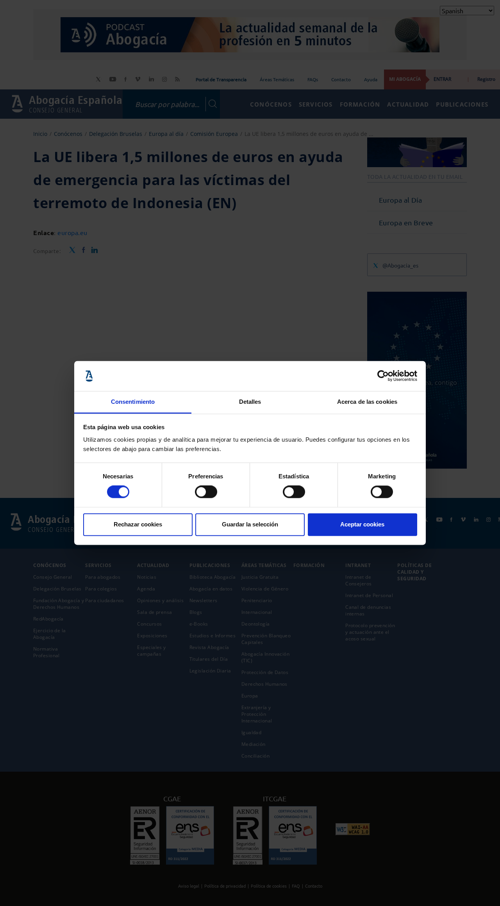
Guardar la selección (250, 524)
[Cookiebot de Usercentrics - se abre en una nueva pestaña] (383, 376)
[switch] (206, 492)
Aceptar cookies (362, 524)
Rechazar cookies (138, 524)
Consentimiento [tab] (133, 401)
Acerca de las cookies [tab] (367, 401)
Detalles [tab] (250, 401)
